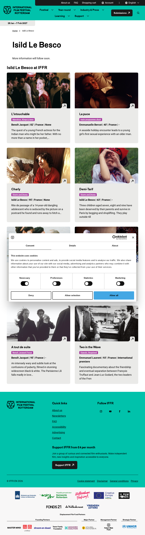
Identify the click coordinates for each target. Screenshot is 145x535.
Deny (31, 295)
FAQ (76, 2)
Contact (56, 437)
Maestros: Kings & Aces (23, 119)
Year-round (64, 9)
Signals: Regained (88, 352)
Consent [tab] (30, 245)
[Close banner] (133, 237)
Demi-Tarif (86, 189)
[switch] (57, 283)
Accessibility (59, 426)
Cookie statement (86, 481)
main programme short (90, 119)
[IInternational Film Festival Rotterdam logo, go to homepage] (17, 10)
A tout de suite (20, 347)
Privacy (134, 481)
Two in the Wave (90, 347)
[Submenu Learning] (68, 16)
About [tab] (115, 245)
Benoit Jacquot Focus (22, 352)
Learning (60, 15)
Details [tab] (72, 245)
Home (15, 31)
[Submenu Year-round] (74, 9)
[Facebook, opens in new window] (119, 411)
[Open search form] (138, 12)
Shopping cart (89, 2)
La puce (84, 114)
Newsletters (59, 415)
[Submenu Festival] (52, 9)
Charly (15, 189)
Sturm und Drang (20, 195)
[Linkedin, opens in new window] (129, 411)
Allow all (114, 295)
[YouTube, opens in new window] (110, 411)
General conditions (119, 481)
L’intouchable (20, 114)
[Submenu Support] (87, 16)
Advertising (58, 432)
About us (65, 2)
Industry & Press (89, 9)
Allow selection (72, 295)
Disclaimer (102, 481)
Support (79, 15)
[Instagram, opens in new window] (101, 411)
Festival (44, 9)
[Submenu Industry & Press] (103, 9)
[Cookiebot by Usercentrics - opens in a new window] (114, 237)
